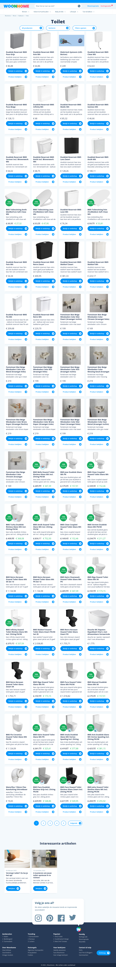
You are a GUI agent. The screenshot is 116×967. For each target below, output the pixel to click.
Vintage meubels (7, 955)
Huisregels (32, 947)
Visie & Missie (6, 950)
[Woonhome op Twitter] (72, 918)
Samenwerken (83, 955)
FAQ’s (80, 950)
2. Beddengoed (7, 939)
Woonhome (8, 16)
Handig (82, 934)
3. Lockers (31, 941)
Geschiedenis (6, 953)
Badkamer (21, 16)
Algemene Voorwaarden (35, 950)
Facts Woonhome (58, 953)
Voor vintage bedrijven (60, 955)
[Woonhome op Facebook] (61, 918)
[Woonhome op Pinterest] (49, 918)
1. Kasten (5, 937)
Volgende (73, 823)
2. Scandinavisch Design (61, 939)
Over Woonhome (9, 947)
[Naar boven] (79, 926)
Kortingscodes (106, 6)
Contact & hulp (85, 947)
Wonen (14, 16)
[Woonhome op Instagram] (38, 918)
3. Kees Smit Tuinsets (60, 941)
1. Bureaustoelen (33, 937)
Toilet (27, 16)
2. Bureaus (31, 939)
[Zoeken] (79, 6)
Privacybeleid (32, 953)
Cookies (30, 955)
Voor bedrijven (59, 947)
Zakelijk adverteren (59, 950)
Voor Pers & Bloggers (85, 953)
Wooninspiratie (93, 6)
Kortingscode (83, 937)
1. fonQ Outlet (57, 937)
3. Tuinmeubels (7, 941)
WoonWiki (82, 942)
